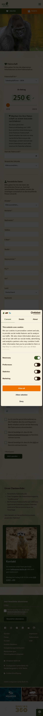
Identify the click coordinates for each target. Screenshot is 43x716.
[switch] (37, 364)
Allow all (21, 388)
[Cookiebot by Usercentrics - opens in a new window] (30, 313)
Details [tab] (21, 319)
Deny (21, 401)
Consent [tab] (7, 319)
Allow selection (21, 395)
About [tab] (35, 319)
